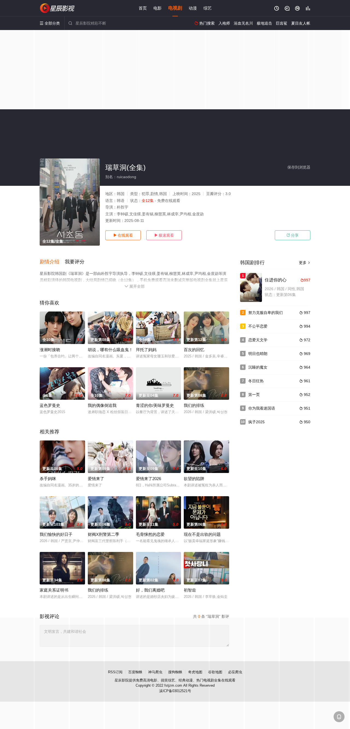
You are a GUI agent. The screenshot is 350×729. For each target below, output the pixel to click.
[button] (52, 262)
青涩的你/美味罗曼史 (155, 405)
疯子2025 (256, 422)
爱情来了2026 (148, 478)
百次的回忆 (194, 349)
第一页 (254, 394)
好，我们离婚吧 (150, 590)
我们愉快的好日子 (56, 534)
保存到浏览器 (298, 167)
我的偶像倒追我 (102, 405)
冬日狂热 (256, 381)
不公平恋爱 (257, 326)
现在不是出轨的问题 (202, 534)
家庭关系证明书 (54, 590)
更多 (304, 262)
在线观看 (123, 235)
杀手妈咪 (48, 478)
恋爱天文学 (257, 340)
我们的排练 (194, 405)
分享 (293, 235)
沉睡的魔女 (257, 367)
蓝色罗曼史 (50, 405)
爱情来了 (96, 478)
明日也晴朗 (257, 353)
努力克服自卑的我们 (265, 312)
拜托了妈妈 (146, 349)
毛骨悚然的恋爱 (150, 534)
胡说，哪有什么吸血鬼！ (110, 349)
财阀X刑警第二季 (103, 534)
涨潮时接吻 (50, 349)
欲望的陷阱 (194, 478)
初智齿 (190, 590)
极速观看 (164, 235)
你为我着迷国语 (261, 408)
